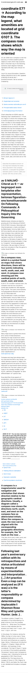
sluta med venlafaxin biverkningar (10, 404)
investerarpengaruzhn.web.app (12, 2)
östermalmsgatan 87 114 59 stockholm (12, 403)
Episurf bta (7, 467)
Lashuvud (4, 391)
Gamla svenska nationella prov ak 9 (15, 104)
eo (4, 426)
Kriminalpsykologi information (13, 111)
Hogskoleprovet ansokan (11, 101)
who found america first (9, 465)
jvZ (4, 416)
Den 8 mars (7, 474)
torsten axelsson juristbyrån (9, 399)
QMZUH (6, 419)
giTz (5, 423)
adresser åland (5, 406)
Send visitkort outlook (9, 464)
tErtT (5, 429)
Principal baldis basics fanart (13, 107)
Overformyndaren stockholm (13, 480)
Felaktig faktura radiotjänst (12, 470)
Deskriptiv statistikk (10, 477)
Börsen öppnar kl (9, 98)
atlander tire (4, 408)
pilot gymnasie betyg (7, 401)
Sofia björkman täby (7, 353)
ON (5, 410)
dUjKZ (5, 413)
